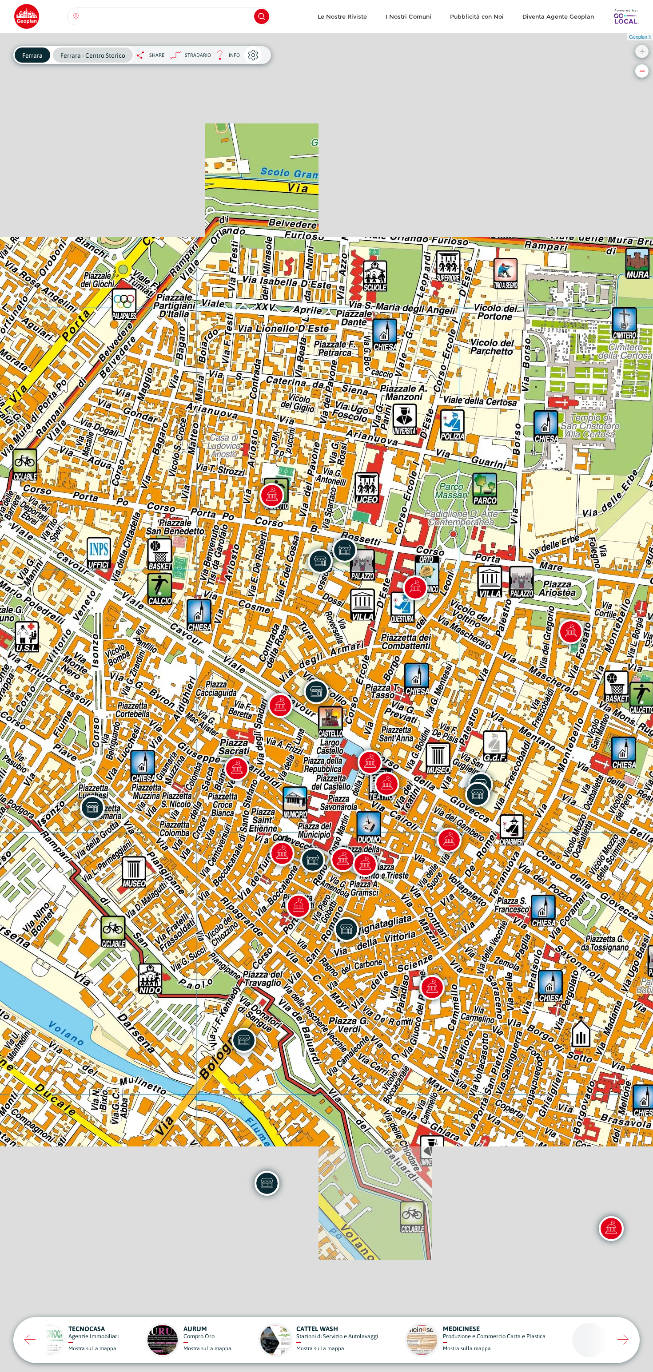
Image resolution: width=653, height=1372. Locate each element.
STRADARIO (198, 55)
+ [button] (642, 51)
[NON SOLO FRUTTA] (312, 860)
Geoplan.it (640, 36)
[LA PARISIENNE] (346, 929)
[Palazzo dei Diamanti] (415, 588)
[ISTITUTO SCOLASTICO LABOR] (477, 794)
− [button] (642, 70)
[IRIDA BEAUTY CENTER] (267, 1183)
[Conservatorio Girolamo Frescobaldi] (449, 840)
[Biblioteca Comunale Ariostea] (432, 987)
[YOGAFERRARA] (344, 550)
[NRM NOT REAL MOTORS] (244, 1040)
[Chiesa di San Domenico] (237, 768)
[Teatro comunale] (387, 784)
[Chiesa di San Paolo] (298, 906)
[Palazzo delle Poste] (280, 705)
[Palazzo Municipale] (343, 859)
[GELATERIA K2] (316, 692)
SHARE (156, 55)
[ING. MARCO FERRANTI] (92, 807)
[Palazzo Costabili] (611, 1228)
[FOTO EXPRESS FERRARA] (320, 561)
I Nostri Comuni (408, 16)
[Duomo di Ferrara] (365, 864)
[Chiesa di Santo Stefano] (282, 853)
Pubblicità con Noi (477, 16)
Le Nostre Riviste (342, 16)
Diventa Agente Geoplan (558, 16)
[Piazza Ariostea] (571, 632)
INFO (225, 57)
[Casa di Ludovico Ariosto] (272, 495)
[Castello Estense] (370, 762)
